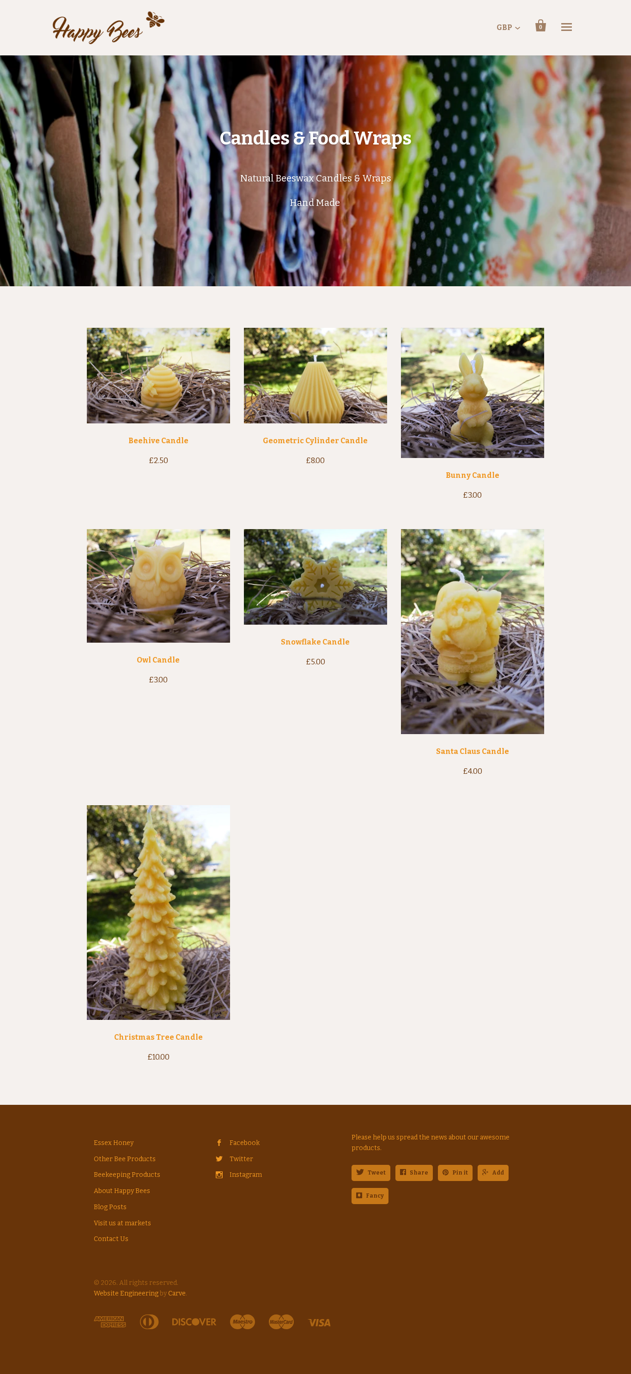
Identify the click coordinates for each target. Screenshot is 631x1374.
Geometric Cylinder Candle (315, 440)
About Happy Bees (122, 1191)
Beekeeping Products (127, 1175)
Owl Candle (158, 660)
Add (498, 1172)
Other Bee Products (125, 1159)
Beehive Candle (158, 440)
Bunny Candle (472, 475)
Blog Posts (110, 1207)
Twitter (241, 1159)
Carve (177, 1293)
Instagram (246, 1175)
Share (419, 1172)
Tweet (377, 1172)
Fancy (375, 1196)
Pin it (460, 1172)
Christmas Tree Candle (158, 1037)
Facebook (245, 1143)
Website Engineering (126, 1293)
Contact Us (111, 1239)
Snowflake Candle (315, 642)
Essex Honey (113, 1143)
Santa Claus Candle (472, 751)
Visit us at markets (122, 1223)
